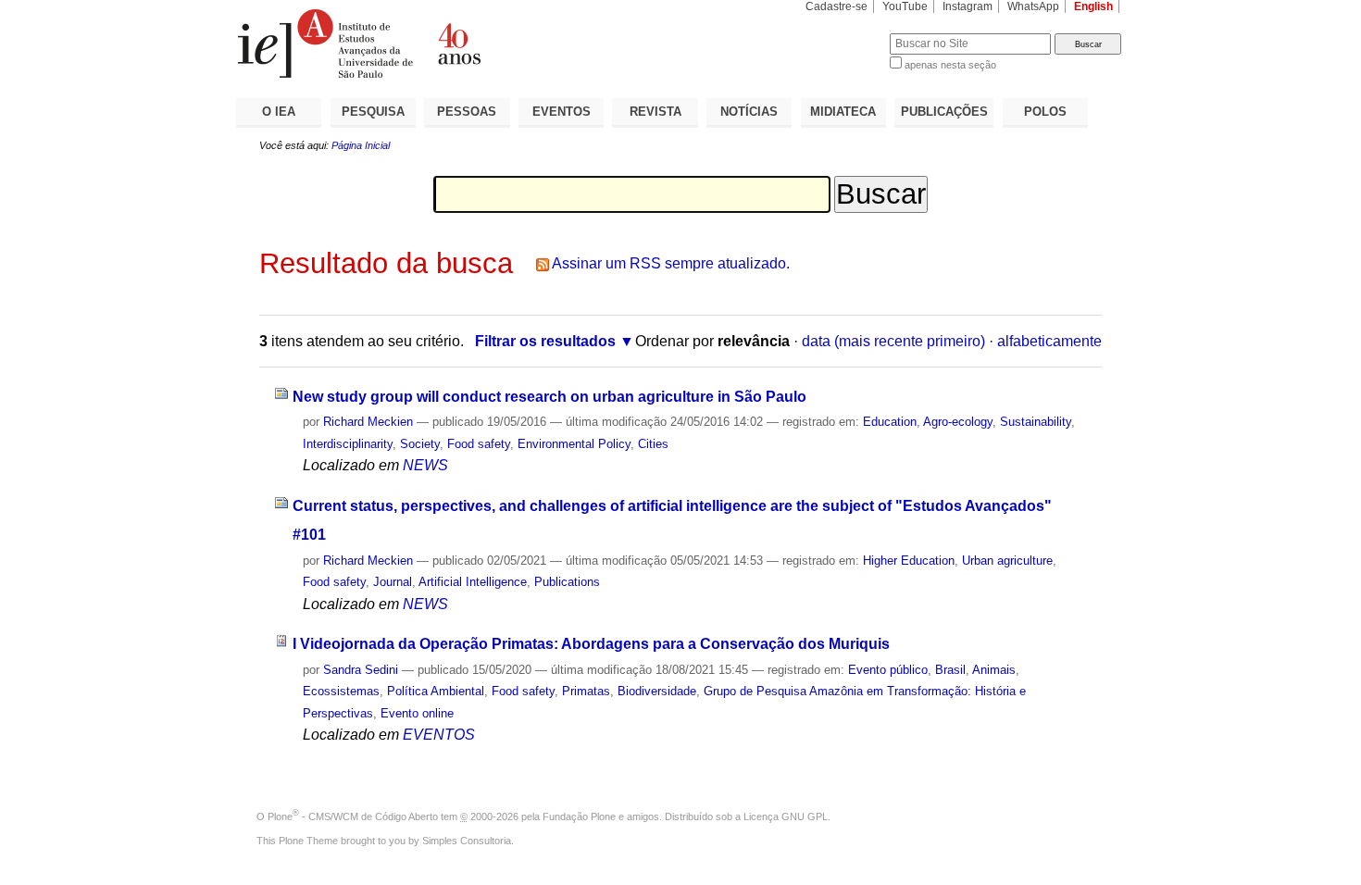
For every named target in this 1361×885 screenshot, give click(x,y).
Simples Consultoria (466, 840)
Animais (994, 670)
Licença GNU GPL (785, 816)
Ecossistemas (341, 691)
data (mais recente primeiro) (893, 341)
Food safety (478, 444)
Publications (567, 582)
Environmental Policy (574, 444)
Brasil (950, 670)
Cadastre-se (836, 6)
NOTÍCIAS (749, 111)
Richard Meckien (368, 422)
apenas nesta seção (950, 64)
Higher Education (909, 560)
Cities (653, 444)
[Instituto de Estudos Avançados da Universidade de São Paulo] (458, 43)
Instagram (968, 6)
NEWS (425, 465)
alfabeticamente (1049, 341)
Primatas (586, 691)
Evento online (417, 713)
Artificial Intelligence (472, 582)
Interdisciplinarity (348, 444)
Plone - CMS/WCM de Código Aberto (353, 816)
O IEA (278, 111)
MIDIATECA (843, 111)
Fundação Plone (579, 816)
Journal (392, 582)
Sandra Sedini (360, 670)
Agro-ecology (958, 422)
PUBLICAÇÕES (944, 111)
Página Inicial (360, 145)
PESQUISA (373, 111)
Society (420, 444)
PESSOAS (466, 111)
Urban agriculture (1007, 560)
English (1093, 6)
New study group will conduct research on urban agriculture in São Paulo (549, 397)
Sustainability (1035, 422)
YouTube (905, 6)
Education (890, 422)
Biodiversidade (657, 691)
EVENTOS (561, 111)
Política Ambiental (435, 691)
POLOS (1045, 111)
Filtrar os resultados (545, 341)
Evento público (888, 670)
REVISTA (655, 111)
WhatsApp (1033, 6)
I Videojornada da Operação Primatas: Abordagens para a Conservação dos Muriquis (591, 644)
